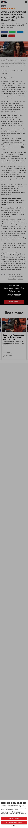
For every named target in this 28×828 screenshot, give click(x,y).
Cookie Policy (14, 825)
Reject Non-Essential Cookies (14, 822)
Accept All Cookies (14, 818)
